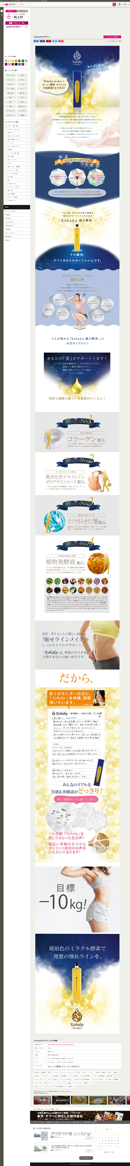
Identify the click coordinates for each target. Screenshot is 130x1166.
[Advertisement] (17, 41)
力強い (10, 97)
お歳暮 (115, 1072)
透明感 (22, 115)
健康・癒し (22, 93)
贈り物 (97, 1072)
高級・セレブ (22, 106)
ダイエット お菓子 (52, 1079)
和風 (22, 75)
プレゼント (85, 1072)
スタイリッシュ (10, 115)
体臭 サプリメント (49, 1083)
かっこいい (10, 79)
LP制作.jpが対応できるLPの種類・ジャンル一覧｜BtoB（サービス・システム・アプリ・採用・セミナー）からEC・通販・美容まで (72, 1134)
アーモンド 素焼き (73, 1076)
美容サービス (40, 1109)
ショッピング (56, 1072)
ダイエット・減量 (49, 1109)
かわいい (22, 79)
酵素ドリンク (88, 1083)
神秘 (10, 106)
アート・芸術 (10, 88)
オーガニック (10, 110)
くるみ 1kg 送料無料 (85, 1076)
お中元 (109, 1072)
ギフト (91, 1072)
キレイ (22, 88)
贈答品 (103, 1072)
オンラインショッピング (68, 1072)
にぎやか (10, 84)
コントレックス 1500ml (64, 1079)
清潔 (10, 102)
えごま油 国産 (54, 1076)
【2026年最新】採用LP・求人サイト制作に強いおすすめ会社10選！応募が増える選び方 (71, 1146)
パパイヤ (58, 1083)
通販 (49, 1072)
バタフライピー (45, 1076)
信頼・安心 (10, 93)
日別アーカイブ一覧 (109, 1152)
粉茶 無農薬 (63, 1076)
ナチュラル (22, 110)
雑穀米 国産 (109, 1076)
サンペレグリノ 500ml (97, 1079)
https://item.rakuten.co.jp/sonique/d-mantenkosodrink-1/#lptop (61, 1044)
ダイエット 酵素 (67, 1083)
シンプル (22, 84)
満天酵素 (116, 1079)
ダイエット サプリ (77, 1083)
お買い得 (36, 1076)
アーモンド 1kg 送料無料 (98, 1076)
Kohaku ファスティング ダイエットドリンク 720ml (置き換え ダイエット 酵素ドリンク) (55, 1086)
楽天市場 (36, 1072)
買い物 (78, 1072)
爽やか (22, 102)
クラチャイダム (38, 1083)
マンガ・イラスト (10, 75)
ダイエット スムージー (39, 1079)
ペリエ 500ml (108, 1079)
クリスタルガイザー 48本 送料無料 (81, 1079)
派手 (22, 97)
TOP (35, 1109)
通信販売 (43, 1072)
